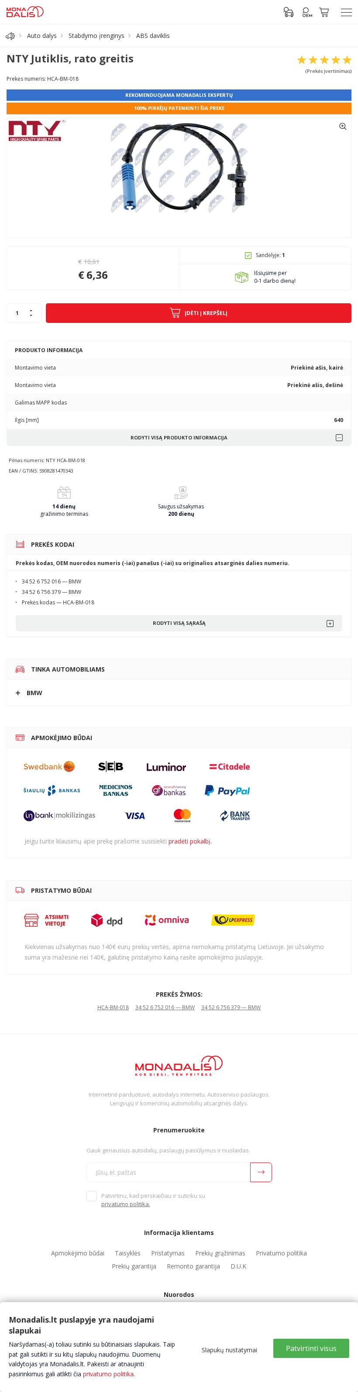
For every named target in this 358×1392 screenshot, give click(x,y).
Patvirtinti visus (311, 1348)
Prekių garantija (134, 1266)
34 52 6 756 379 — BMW (231, 1007)
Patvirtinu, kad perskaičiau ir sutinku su (153, 1200)
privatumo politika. (125, 1204)
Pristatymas (168, 1253)
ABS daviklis (153, 35)
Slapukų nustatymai (229, 1350)
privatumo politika (108, 1374)
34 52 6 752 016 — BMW (165, 1007)
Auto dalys (42, 35)
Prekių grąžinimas (220, 1253)
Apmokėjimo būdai (77, 1253)
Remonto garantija (193, 1266)
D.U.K (238, 1266)
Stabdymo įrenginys (96, 35)
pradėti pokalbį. (190, 841)
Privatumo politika (281, 1253)
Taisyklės (128, 1253)
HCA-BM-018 (113, 1007)
